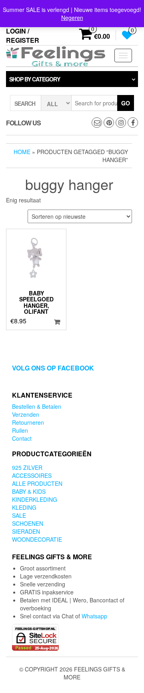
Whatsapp (94, 616)
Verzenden (25, 414)
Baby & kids (29, 491)
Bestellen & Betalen (36, 406)
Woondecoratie (37, 539)
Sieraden (26, 531)
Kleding (24, 507)
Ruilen (20, 430)
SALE (19, 515)
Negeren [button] (72, 18)
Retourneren (28, 422)
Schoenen (27, 523)
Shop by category (34, 79)
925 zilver (27, 467)
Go (125, 103)
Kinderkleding (34, 499)
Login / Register (22, 35)
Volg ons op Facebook (53, 367)
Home (22, 152)
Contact (22, 438)
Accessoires (32, 475)
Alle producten (37, 483)
